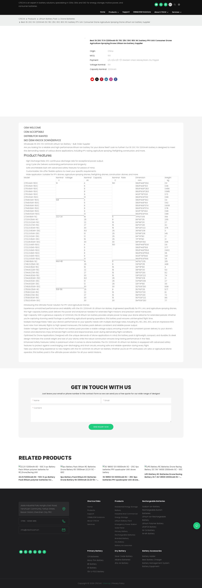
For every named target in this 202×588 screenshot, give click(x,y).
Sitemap (106, 583)
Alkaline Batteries (122, 559)
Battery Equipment (150, 566)
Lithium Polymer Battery (152, 523)
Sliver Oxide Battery (123, 556)
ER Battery (91, 567)
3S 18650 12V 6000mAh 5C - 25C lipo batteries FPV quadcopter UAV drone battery (120, 478)
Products (32, 18)
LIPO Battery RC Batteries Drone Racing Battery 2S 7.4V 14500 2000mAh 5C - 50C (163, 475)
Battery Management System (155, 563)
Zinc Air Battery (121, 563)
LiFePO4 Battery (149, 526)
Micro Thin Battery (95, 560)
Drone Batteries (67, 18)
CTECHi (22, 18)
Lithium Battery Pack (48, 18)
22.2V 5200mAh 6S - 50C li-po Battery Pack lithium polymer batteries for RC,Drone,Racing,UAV (37, 478)
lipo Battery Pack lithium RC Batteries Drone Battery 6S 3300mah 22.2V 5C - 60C (79, 478)
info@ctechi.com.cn (30, 530)
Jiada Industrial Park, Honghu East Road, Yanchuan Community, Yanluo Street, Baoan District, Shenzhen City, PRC (39, 509)
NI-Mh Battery (148, 533)
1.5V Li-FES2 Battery (95, 571)
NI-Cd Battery (148, 530)
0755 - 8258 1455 (28, 521)
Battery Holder (148, 556)
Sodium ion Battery (151, 506)
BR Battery (92, 564)
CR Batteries (93, 556)
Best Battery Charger (152, 559)
